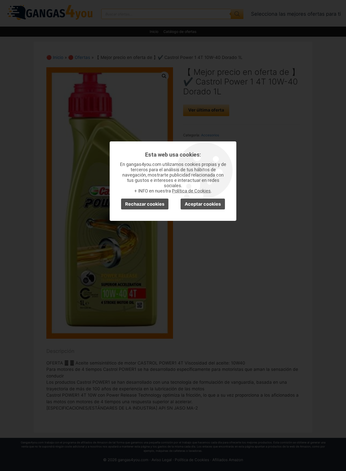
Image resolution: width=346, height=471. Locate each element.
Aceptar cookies (203, 204)
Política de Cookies (191, 191)
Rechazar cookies (144, 204)
